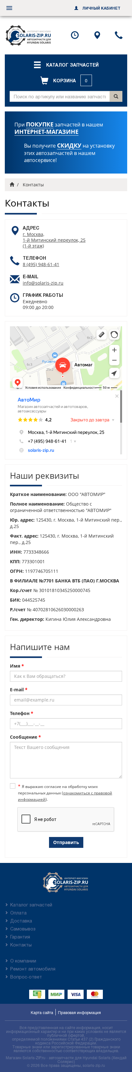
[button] (66, 64)
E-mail (19, 689)
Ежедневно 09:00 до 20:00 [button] (38, 304)
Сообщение (25, 737)
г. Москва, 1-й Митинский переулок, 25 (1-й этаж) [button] (54, 240)
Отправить (66, 842)
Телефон (21, 713)
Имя (17, 666)
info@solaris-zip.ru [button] (43, 283)
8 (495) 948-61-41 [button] (41, 264)
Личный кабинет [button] (100, 8)
